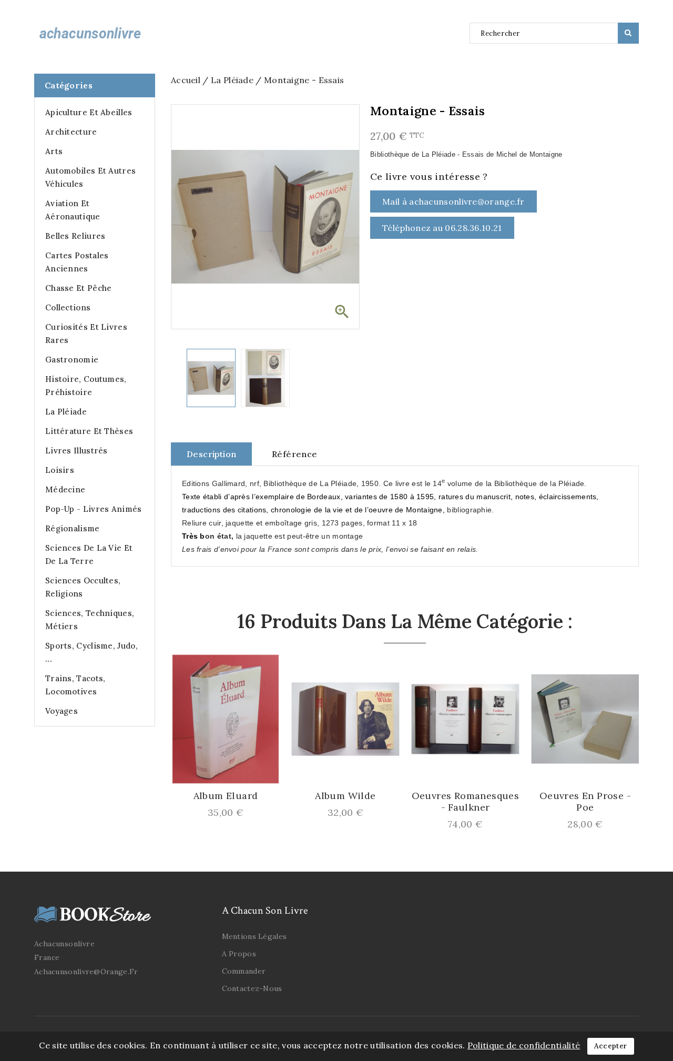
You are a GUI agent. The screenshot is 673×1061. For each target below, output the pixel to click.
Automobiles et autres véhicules (90, 177)
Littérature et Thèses (89, 431)
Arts (54, 151)
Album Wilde (345, 796)
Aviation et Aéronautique (72, 209)
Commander (244, 971)
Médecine (65, 489)
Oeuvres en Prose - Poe (585, 801)
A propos (239, 953)
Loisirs (59, 470)
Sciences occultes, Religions (82, 587)
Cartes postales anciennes (77, 262)
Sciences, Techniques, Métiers (89, 619)
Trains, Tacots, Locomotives (75, 684)
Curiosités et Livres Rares (86, 333)
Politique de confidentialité (523, 1045)
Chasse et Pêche (78, 288)
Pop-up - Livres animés (93, 509)
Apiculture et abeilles (88, 112)
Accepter (610, 1046)
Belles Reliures (75, 236)
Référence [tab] (295, 454)
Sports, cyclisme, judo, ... (91, 652)
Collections (67, 307)
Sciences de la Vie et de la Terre (88, 554)
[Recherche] (628, 33)
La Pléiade (66, 412)
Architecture (71, 132)
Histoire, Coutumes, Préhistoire (86, 385)
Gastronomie (71, 360)
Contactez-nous (252, 988)
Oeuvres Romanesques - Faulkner (465, 801)
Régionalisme (72, 528)
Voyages (61, 711)
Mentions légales (254, 936)
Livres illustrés (76, 451)
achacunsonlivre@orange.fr (86, 971)
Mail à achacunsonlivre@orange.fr (453, 201)
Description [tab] (211, 454)
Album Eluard (225, 796)
